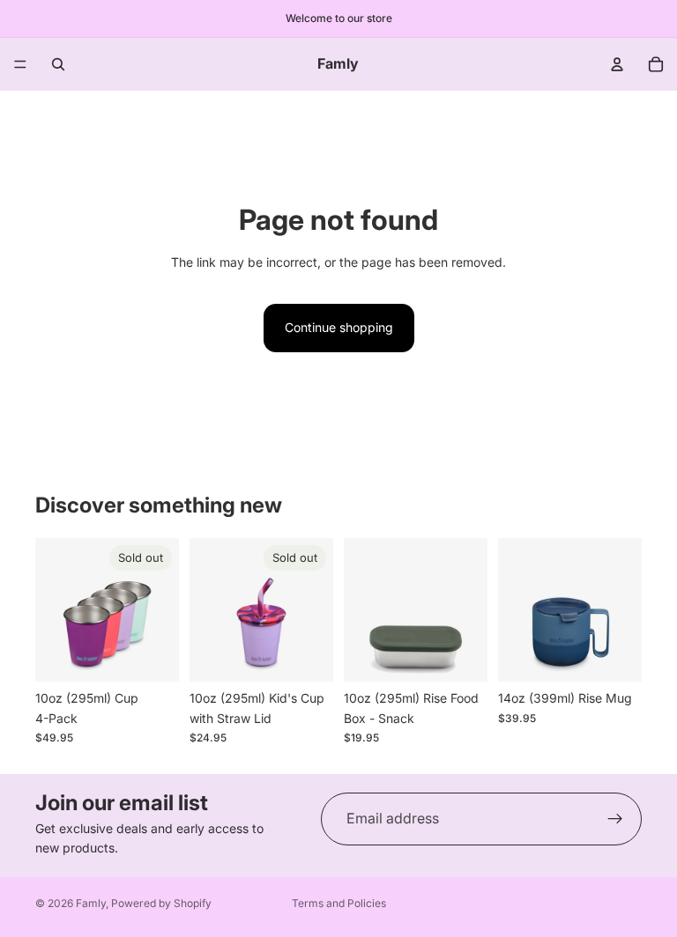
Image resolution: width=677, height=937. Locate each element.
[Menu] (20, 64)
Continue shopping (339, 327)
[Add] (460, 655)
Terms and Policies (339, 903)
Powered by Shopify (161, 903)
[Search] (58, 64)
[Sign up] (615, 819)
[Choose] (614, 655)
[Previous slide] (54, 610)
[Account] (617, 64)
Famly (91, 903)
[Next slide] (159, 610)
